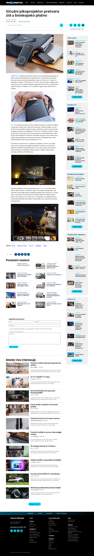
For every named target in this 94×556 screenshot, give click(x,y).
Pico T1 (13, 125)
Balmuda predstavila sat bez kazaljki (46, 488)
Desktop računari (33, 537)
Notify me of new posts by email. (16, 331)
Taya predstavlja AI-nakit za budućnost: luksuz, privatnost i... (80, 160)
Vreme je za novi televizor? (54, 275)
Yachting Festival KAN (72, 539)
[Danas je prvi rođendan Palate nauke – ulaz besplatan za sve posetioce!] (70, 239)
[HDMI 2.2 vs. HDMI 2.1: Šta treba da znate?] (70, 140)
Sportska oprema (53, 548)
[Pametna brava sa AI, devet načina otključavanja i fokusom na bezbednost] (17, 423)
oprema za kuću (22, 245)
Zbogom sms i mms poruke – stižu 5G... (80, 267)
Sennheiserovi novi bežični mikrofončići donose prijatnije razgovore (80, 131)
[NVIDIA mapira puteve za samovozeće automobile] (70, 283)
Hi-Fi (32, 395)
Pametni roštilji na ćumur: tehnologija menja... (46, 433)
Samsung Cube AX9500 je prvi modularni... (54, 285)
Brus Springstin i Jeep (79, 249)
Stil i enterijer (35, 436)
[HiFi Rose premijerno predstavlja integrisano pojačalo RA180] (40, 295)
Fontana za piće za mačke (80, 187)
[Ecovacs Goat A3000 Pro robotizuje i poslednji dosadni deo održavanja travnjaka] (17, 479)
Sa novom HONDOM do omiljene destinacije (80, 316)
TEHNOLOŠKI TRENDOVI (76, 235)
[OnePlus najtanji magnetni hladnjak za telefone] (70, 148)
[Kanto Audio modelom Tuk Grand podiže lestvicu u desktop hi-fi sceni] (17, 410)
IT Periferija (31, 540)
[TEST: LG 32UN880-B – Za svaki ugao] (70, 120)
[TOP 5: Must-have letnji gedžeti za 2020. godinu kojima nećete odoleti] (70, 71)
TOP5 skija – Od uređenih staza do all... (80, 54)
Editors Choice (32, 525)
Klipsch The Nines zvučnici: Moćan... (54, 304)
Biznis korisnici (71, 521)
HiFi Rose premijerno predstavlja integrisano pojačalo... (53, 295)
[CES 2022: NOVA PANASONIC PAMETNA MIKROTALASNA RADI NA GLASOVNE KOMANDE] (40, 266)
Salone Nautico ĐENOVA (73, 540)
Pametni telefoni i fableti (80, 146)
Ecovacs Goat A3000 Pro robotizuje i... (46, 474)
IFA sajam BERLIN (71, 528)
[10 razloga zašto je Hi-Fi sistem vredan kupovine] (17, 451)
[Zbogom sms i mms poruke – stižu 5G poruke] (70, 267)
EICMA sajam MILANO (72, 530)
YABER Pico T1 (15, 76)
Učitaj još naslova (34, 504)
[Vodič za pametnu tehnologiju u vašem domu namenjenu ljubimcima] (11, 285)
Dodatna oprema (33, 542)
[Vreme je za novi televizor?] (40, 276)
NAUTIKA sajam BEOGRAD (73, 537)
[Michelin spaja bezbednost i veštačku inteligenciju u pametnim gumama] (70, 324)
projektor (38, 245)
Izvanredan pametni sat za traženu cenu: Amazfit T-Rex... (79, 306)
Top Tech (31, 526)
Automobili (78, 322)
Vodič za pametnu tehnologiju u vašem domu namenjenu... (80, 45)
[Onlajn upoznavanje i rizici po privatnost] (70, 275)
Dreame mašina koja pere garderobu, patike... (46, 364)
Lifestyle (77, 281)
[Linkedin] (25, 254)
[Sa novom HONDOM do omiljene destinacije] (70, 314)
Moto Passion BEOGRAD (73, 534)
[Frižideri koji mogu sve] (11, 266)
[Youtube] (83, 25)
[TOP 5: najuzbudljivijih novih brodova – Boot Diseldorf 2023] (70, 88)
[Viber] (28, 254)
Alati (32, 476)
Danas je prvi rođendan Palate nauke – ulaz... (79, 240)
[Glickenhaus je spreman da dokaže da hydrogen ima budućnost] (70, 344)
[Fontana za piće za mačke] (70, 187)
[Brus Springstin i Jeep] (70, 248)
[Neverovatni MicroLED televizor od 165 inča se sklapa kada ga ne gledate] (11, 295)
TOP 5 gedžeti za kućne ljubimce (79, 64)
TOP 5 (76, 51)
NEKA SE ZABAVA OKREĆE (79, 355)
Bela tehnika (34, 367)
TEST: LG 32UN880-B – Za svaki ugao (80, 120)
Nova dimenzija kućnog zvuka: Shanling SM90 (43, 392)
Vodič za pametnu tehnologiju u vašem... (23, 285)
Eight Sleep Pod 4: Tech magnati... (23, 304)
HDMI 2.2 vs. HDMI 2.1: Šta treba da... (79, 140)
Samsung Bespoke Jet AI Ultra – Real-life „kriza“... (80, 221)
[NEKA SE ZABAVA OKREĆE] (70, 354)
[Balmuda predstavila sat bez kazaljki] (17, 493)
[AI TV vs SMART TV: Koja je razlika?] (17, 382)
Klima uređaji (78, 177)
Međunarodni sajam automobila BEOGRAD (74, 532)
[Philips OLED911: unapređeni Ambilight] (17, 465)
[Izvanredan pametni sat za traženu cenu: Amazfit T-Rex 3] (70, 304)
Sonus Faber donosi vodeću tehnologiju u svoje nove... (80, 204)
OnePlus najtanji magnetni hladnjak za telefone (80, 150)
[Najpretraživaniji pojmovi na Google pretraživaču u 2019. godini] (70, 256)
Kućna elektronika (11, 21)
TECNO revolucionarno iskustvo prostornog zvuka (80, 111)
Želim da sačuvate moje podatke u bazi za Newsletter (21, 328)
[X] (79, 25)
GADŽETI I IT (72, 105)
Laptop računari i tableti (34, 536)
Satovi (77, 302)
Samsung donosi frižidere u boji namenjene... (24, 275)
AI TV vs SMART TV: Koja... (41, 377)
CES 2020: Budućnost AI (78, 195)
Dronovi (31, 539)
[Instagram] (75, 25)
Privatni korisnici (71, 520)
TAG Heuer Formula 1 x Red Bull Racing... (80, 336)
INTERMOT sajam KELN (73, 535)
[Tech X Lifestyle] (14, 2)
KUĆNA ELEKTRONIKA (75, 174)
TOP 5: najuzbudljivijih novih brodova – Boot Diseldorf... (79, 91)
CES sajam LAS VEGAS (73, 526)
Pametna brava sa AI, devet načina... (46, 418)
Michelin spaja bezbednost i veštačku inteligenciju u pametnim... (79, 326)
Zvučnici (50, 528)
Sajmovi (77, 86)
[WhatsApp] (22, 254)
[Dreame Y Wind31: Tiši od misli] (70, 179)
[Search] (61, 25)
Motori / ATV (51, 542)
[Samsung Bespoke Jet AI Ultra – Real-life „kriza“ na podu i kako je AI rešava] (70, 220)
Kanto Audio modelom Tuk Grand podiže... (44, 406)
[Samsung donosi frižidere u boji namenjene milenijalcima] (11, 276)
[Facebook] (71, 25)
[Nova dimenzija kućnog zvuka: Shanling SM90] (17, 396)
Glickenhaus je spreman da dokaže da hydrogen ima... (79, 346)
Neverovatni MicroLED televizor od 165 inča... (23, 294)
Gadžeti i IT (78, 69)
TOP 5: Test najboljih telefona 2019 (80, 81)
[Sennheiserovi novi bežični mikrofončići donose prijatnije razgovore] (70, 129)
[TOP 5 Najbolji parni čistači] (70, 212)
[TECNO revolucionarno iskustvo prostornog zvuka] (70, 109)
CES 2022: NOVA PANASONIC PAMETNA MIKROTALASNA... (52, 266)
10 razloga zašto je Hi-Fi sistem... (43, 446)
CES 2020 (77, 192)
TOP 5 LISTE (71, 38)
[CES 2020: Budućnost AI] (70, 194)
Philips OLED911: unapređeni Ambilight (46, 460)
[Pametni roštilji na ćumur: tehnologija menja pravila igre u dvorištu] (17, 437)
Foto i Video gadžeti (33, 534)
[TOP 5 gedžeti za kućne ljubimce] (70, 62)
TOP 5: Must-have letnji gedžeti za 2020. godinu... (80, 72)
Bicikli (50, 547)
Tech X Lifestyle (17, 518)
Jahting (50, 544)
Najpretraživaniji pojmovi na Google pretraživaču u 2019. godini (80, 258)
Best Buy (31, 523)
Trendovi (77, 138)
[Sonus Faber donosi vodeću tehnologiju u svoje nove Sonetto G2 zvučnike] (70, 202)
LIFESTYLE (71, 299)
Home (13, 245)
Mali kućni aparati (53, 525)
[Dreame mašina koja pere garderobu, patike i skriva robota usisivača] (17, 368)
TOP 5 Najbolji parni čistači (80, 212)
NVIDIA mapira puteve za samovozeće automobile (79, 285)
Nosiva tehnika (32, 531)
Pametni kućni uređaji (24, 21)
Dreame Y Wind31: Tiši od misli (80, 179)
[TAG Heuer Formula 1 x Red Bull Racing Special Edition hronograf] (70, 336)
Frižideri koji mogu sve (23, 265)
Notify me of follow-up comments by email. (43, 328)
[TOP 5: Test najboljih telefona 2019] (70, 81)
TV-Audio (33, 379)
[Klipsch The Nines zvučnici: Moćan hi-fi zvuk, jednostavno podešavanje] (40, 305)
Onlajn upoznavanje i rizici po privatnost (80, 275)
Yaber (45, 245)
